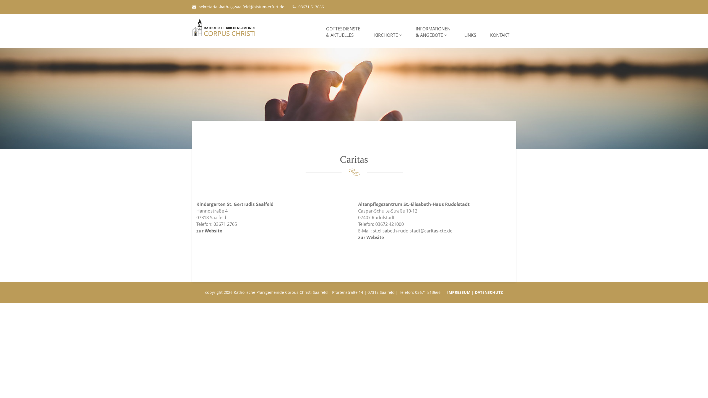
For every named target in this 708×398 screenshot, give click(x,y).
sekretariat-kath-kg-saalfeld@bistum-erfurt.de (241, 6)
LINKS (470, 35)
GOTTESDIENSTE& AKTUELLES (343, 32)
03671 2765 (225, 224)
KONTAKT (499, 35)
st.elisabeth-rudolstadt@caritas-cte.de (412, 231)
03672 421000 (389, 224)
